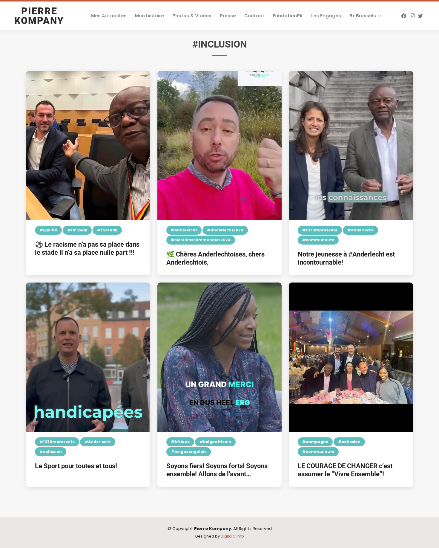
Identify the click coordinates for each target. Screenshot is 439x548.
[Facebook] (404, 16)
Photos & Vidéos (191, 16)
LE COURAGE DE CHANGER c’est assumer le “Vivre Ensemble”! (345, 469)
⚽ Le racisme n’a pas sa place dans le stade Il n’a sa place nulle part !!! (87, 248)
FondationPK (288, 16)
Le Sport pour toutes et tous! (76, 466)
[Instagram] (412, 16)
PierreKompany (39, 15)
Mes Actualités (109, 16)
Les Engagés (326, 16)
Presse (228, 16)
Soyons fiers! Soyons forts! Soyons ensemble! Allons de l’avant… (217, 469)
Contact (254, 16)
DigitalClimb (232, 536)
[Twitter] (420, 16)
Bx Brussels (362, 16)
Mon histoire (149, 16)
